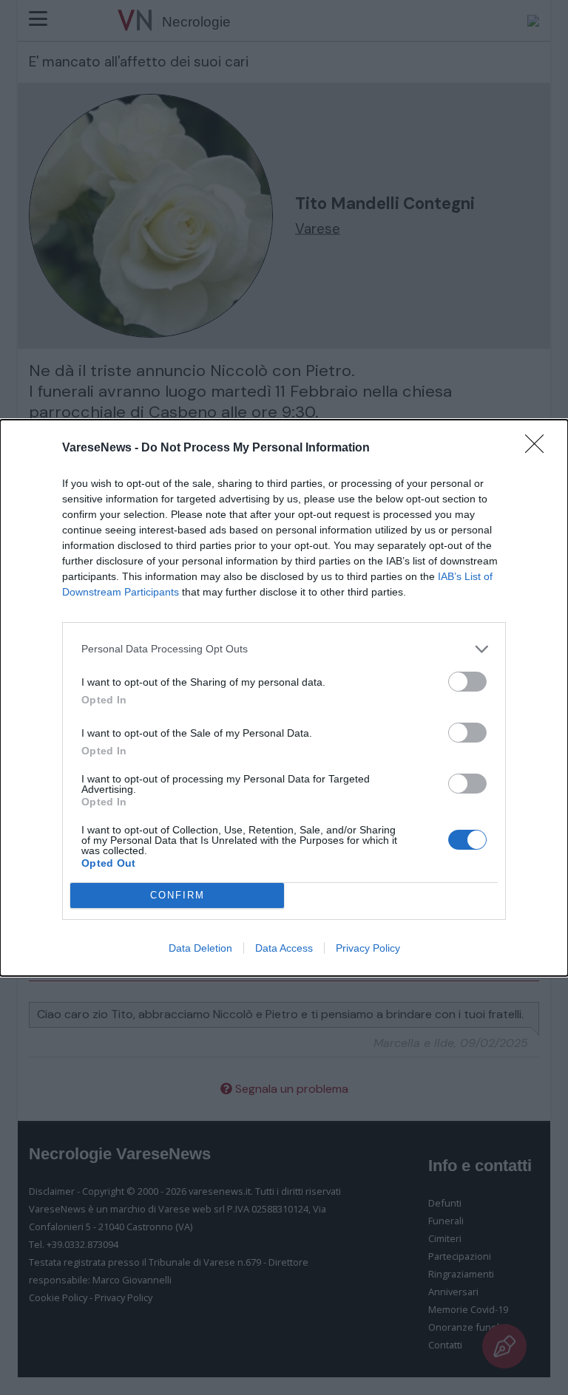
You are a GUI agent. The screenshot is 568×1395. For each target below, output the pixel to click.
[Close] (539, 448)
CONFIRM (177, 895)
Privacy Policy (368, 948)
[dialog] (284, 698)
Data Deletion (200, 948)
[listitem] (284, 649)
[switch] (467, 682)
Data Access (284, 948)
